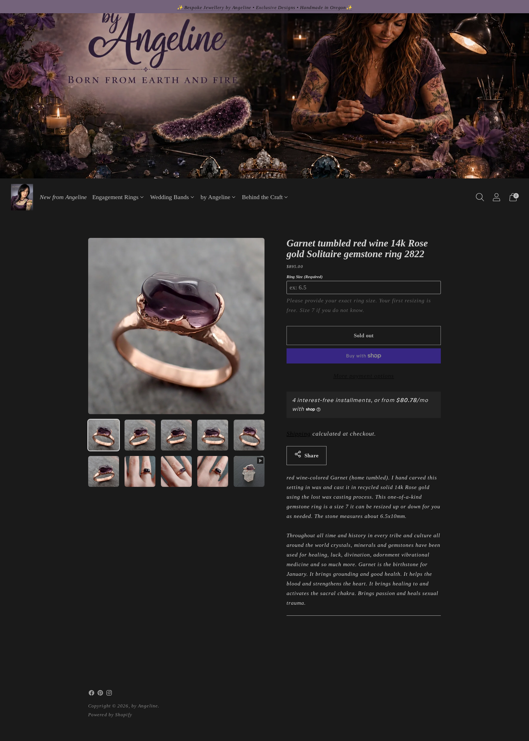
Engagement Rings (115, 197)
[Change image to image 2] (140, 435)
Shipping (299, 433)
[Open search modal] (480, 197)
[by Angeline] (22, 197)
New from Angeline (63, 197)
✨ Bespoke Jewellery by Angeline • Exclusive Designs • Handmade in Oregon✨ (264, 7)
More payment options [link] (363, 375)
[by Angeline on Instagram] (109, 694)
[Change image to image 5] (249, 435)
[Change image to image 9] (212, 471)
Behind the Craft (262, 197)
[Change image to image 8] (176, 471)
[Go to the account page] (496, 197)
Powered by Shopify (110, 714)
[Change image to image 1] (103, 435)
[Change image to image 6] (103, 471)
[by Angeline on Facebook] (91, 694)
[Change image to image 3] (176, 435)
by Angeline (215, 197)
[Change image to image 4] (212, 435)
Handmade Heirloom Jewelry (264, 169)
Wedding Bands (169, 197)
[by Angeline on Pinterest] (100, 694)
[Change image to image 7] (140, 471)
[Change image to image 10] (249, 471)
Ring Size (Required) (305, 277)
